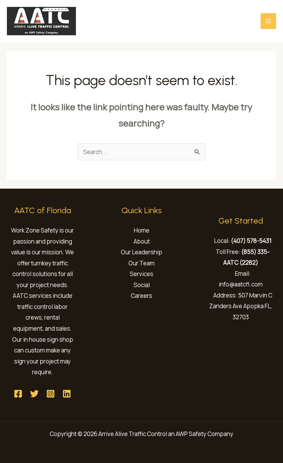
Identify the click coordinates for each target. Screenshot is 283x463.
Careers (141, 296)
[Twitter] (34, 393)
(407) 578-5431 (251, 241)
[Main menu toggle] (268, 21)
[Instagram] (50, 393)
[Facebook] (18, 393)
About (142, 241)
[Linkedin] (66, 393)
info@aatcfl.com (241, 284)
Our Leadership (141, 252)
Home (141, 230)
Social (142, 285)
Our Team (141, 263)
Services (141, 274)
